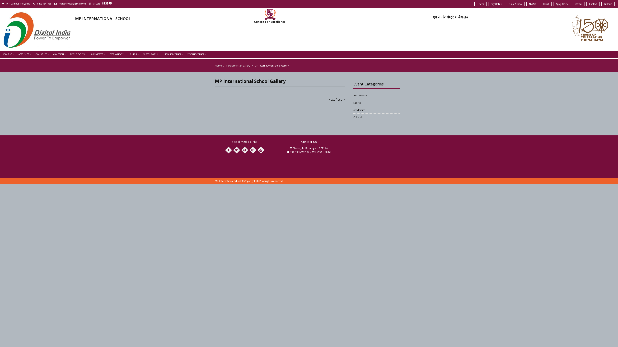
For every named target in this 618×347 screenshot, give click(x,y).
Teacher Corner (173, 54)
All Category (360, 95)
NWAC (532, 3)
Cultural (357, 117)
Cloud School (515, 3)
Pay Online (496, 3)
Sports (357, 102)
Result (546, 3)
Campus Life (41, 54)
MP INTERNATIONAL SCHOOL (103, 18)
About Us (7, 54)
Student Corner (195, 54)
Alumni (133, 54)
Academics (24, 54)
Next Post (335, 99)
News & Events (77, 54)
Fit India (608, 3)
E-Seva (480, 3)
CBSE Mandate (116, 54)
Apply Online (562, 3)
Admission (58, 54)
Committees (97, 54)
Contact (593, 3)
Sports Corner (151, 54)
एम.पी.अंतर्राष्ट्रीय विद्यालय (450, 16)
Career (578, 3)
